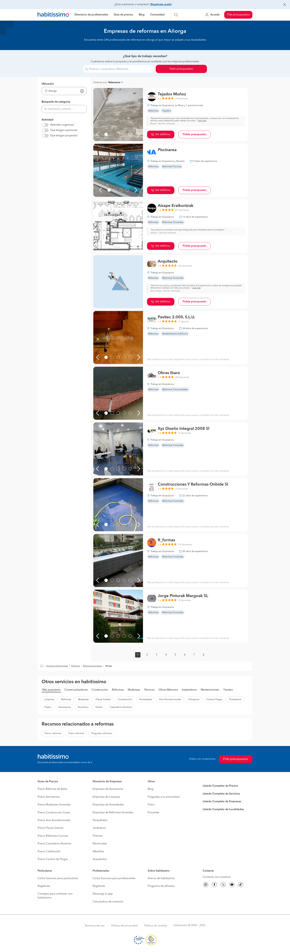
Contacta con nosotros (217, 877)
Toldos (99, 707)
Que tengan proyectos (64, 135)
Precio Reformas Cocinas (53, 836)
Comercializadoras (76, 690)
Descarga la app (103, 894)
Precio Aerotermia (49, 797)
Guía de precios (123, 14)
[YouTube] (232, 885)
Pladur (47, 707)
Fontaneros (235, 699)
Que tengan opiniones (63, 130)
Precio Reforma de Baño (52, 789)
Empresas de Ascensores (108, 789)
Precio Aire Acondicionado (54, 820)
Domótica (83, 707)
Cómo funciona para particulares (58, 878)
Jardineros (99, 828)
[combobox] (62, 91)
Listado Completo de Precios (220, 786)
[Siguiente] (138, 134)
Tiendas (228, 690)
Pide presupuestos (238, 14)
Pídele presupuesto (194, 134)
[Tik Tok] (241, 885)
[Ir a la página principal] (53, 15)
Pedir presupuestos (181, 69)
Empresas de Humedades (108, 804)
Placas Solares (103, 699)
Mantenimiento (210, 690)
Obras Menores (168, 690)
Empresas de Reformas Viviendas (113, 812)
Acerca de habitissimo (161, 878)
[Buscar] (176, 14)
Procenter (153, 812)
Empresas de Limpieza (106, 797)
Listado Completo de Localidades (223, 809)
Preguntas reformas (101, 733)
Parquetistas (100, 820)
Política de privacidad (124, 925)
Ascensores (64, 707)
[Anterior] (97, 134)
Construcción (100, 690)
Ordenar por (100, 82)
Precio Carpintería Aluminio (54, 843)
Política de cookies (155, 925)
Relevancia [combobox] (114, 82)
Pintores (98, 836)
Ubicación (48, 84)
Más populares (51, 690)
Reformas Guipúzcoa (92, 666)
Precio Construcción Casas (54, 812)
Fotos (151, 804)
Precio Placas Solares (50, 828)
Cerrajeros (193, 699)
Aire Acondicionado (170, 699)
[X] (223, 885)
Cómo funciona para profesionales (114, 878)
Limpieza (49, 699)
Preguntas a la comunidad (163, 797)
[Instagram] (206, 885)
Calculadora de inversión (108, 901)
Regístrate (44, 886)
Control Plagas (214, 699)
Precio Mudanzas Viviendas (54, 804)
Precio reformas (52, 733)
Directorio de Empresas (57, 666)
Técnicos (149, 690)
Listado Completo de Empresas (222, 801)
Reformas (75, 666)
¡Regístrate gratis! (161, 4)
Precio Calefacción (49, 851)
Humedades (145, 699)
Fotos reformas (76, 733)
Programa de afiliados (161, 886)
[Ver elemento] (106, 134)
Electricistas (100, 843)
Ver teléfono (162, 134)
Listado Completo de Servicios (221, 793)
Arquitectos (100, 859)
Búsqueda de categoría (56, 102)
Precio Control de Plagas (53, 859)
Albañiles (98, 851)
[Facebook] (214, 885)
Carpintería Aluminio (121, 707)
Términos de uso (95, 925)
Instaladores (189, 690)
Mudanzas (134, 690)
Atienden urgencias (62, 125)
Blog (141, 14)
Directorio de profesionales (91, 14)
